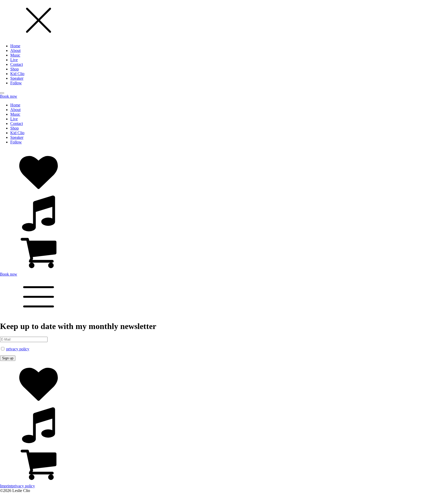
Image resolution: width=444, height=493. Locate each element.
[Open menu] (2, 93)
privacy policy (17, 349)
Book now (8, 96)
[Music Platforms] (222, 212)
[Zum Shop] (222, 252)
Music (15, 55)
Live (14, 60)
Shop (14, 69)
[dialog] (222, 42)
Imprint (6, 486)
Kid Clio (17, 73)
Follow (16, 83)
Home (15, 46)
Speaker (16, 78)
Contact (16, 64)
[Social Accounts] (222, 173)
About (15, 50)
